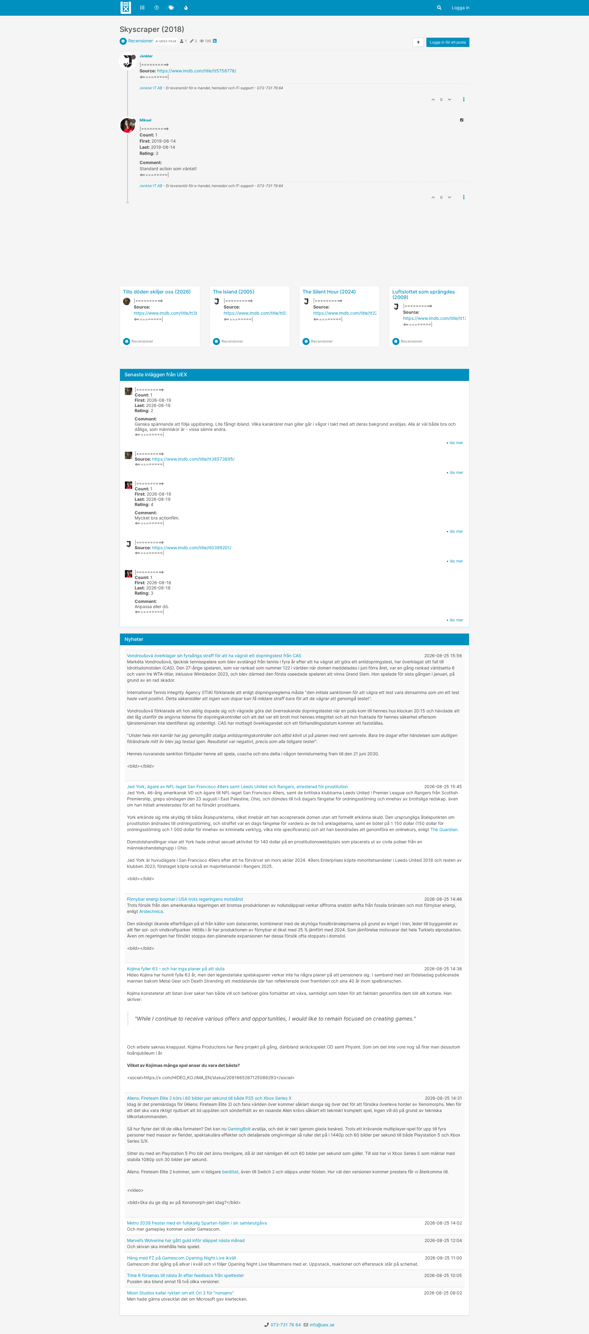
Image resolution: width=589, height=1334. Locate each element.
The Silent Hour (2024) (329, 292)
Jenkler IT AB (150, 88)
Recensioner (140, 40)
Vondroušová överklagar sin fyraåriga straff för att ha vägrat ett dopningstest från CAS (214, 655)
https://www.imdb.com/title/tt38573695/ (175, 313)
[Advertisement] (294, 264)
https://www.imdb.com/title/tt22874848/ (354, 313)
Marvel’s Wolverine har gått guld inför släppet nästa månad (186, 1240)
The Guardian (443, 829)
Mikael (145, 120)
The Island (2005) (233, 292)
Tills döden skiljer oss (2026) (157, 292)
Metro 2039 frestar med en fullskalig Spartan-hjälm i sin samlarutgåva (197, 1222)
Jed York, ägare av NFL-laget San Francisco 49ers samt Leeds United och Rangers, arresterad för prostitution (237, 786)
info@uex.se (322, 1324)
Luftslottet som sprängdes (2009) (423, 294)
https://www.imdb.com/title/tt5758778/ (196, 70)
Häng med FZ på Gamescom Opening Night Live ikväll (181, 1257)
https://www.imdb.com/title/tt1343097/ (442, 318)
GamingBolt (239, 1128)
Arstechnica (151, 911)
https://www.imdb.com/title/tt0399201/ (263, 313)
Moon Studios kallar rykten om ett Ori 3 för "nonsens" (180, 1292)
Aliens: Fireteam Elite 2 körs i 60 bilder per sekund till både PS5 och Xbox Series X (209, 1098)
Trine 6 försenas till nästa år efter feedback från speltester (185, 1275)
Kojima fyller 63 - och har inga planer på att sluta (176, 968)
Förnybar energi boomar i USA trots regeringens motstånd (185, 899)
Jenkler (146, 56)
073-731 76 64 (286, 1324)
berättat (230, 1171)
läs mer (456, 442)
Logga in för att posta (448, 42)
